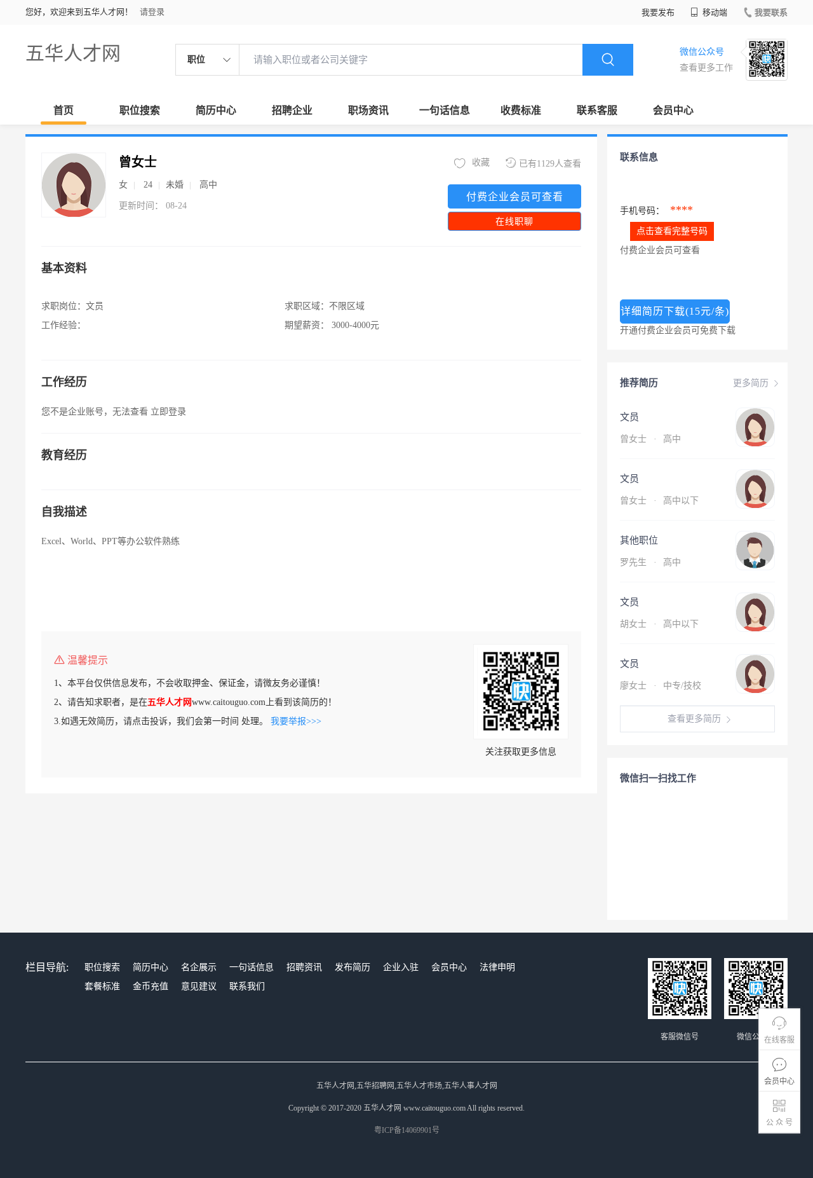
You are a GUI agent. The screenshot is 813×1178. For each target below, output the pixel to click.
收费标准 (521, 110)
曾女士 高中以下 (659, 500)
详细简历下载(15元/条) (675, 311)
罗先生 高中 (650, 562)
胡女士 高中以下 (659, 624)
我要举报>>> (296, 721)
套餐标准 (102, 986)
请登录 (152, 12)
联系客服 (597, 110)
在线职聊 (514, 221)
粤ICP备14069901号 (407, 1130)
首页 (63, 110)
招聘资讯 (304, 967)
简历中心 (216, 110)
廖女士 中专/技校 (660, 685)
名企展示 (199, 967)
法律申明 (497, 967)
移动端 (714, 12)
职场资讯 (368, 110)
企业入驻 (401, 967)
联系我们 (247, 986)
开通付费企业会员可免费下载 (678, 330)
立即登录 (168, 411)
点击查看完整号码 (672, 231)
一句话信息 (444, 110)
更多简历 (751, 383)
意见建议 (199, 986)
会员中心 (673, 110)
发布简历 (352, 967)
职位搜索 (139, 110)
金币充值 (150, 986)
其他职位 (639, 540)
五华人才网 (73, 53)
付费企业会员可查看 (514, 196)
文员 (629, 417)
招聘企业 (292, 110)
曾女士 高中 (650, 439)
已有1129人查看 (550, 163)
